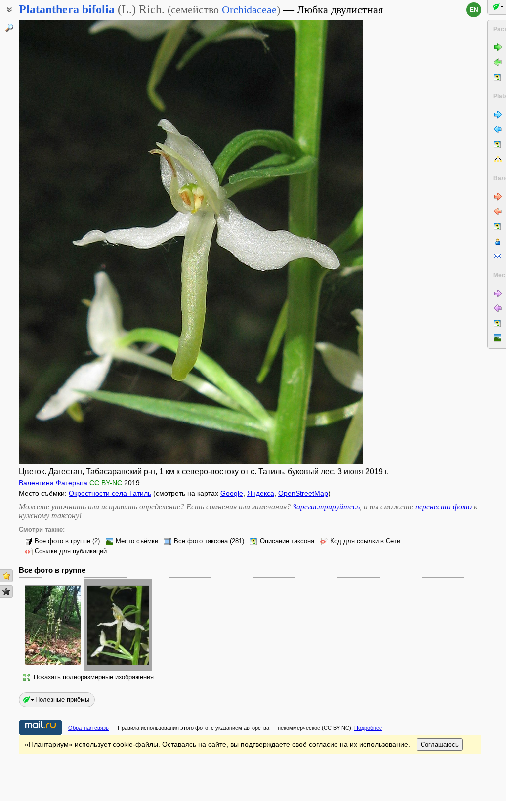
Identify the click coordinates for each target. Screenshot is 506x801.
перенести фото (443, 507)
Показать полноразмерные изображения (94, 677)
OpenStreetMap (303, 493)
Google (231, 493)
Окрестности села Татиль (110, 493)
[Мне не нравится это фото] (6, 591)
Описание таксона (287, 541)
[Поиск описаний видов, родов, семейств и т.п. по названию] (9, 27)
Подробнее (368, 728)
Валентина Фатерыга (53, 483)
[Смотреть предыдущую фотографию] (55, 242)
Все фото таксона (201, 541)
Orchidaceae (249, 9)
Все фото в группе (62, 541)
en (474, 9)
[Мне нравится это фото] (6, 575)
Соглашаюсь (440, 744)
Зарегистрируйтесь (326, 507)
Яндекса (260, 493)
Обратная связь (88, 728)
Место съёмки (137, 541)
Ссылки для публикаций (71, 551)
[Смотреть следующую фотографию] (326, 242)
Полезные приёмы (62, 699)
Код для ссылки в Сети (365, 541)
